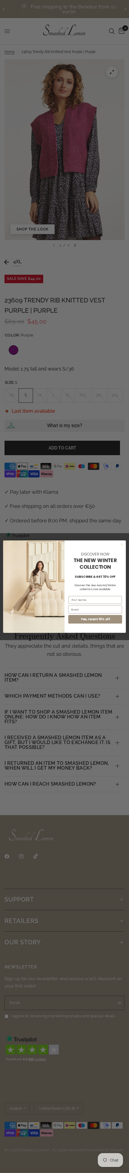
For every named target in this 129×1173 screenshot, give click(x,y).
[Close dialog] (121, 544)
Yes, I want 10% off (95, 619)
